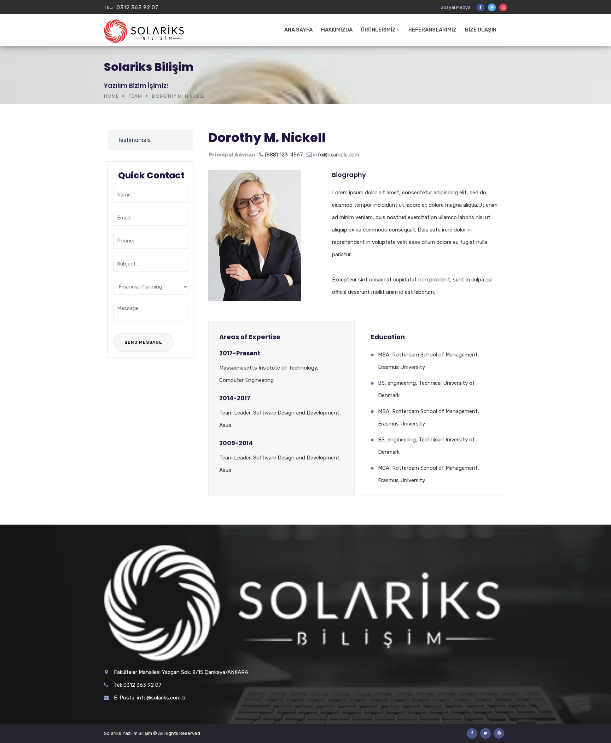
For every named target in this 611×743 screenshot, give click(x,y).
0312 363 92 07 (137, 8)
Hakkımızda (337, 30)
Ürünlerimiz (378, 30)
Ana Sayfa (298, 30)
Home (111, 96)
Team (135, 96)
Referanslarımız (432, 30)
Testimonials (134, 140)
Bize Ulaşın (480, 30)
